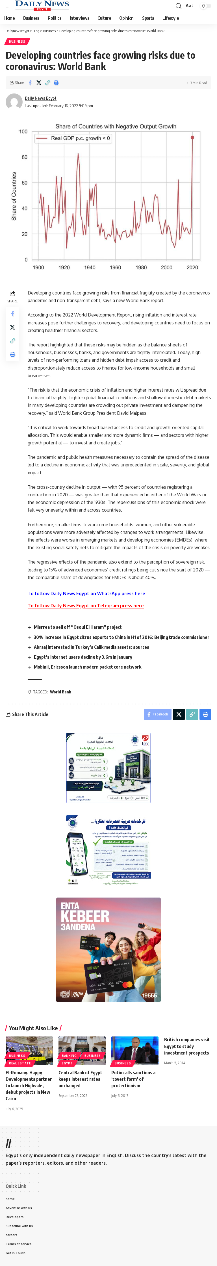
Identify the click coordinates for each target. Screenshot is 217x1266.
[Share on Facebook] (30, 82)
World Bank (60, 691)
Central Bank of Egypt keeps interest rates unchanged (80, 1079)
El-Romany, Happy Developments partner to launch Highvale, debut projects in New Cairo (29, 1086)
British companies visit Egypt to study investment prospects (187, 1046)
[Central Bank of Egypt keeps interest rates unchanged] (82, 1050)
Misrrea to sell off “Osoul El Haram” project (78, 627)
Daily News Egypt (41, 98)
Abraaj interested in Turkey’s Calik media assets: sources (91, 647)
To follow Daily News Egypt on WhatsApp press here (86, 593)
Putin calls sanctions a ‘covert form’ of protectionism (133, 1079)
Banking (69, 1055)
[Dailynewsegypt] (42, 6)
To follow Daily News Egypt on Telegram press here (86, 605)
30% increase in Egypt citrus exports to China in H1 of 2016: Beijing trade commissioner (121, 637)
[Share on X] (39, 82)
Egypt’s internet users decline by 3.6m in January (83, 657)
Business (17, 41)
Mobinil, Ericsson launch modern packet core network (87, 667)
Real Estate (20, 1063)
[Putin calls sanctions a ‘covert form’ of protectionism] (135, 1050)
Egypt (67, 1063)
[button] (10, 6)
